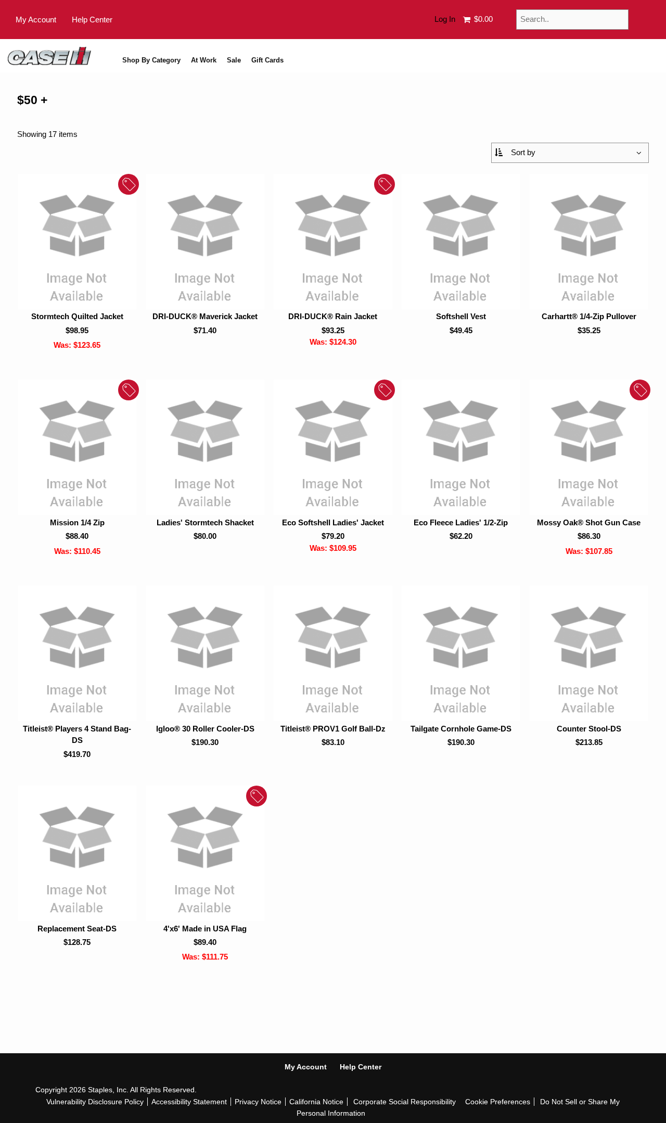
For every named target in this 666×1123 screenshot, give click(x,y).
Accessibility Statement (189, 1101)
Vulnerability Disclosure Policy (95, 1101)
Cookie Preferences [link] (497, 1101)
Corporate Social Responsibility (404, 1101)
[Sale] (77, 241)
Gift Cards (267, 60)
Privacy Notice (258, 1101)
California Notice (316, 1101)
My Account (36, 19)
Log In (444, 19)
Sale (234, 60)
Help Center (92, 19)
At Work (203, 60)
